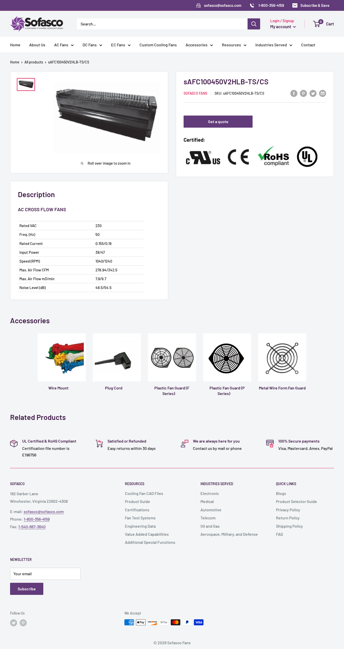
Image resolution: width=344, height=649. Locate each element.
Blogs (281, 493)
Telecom (208, 517)
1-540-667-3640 (32, 526)
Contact (308, 44)
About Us (37, 44)
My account (281, 26)
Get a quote (218, 121)
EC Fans (118, 44)
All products (33, 62)
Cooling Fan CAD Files (144, 493)
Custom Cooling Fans (158, 44)
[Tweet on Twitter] (313, 93)
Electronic (209, 493)
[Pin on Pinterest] (303, 93)
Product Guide (137, 501)
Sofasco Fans (195, 93)
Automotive (210, 509)
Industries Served (271, 44)
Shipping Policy (289, 526)
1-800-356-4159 (37, 519)
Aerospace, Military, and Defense (229, 534)
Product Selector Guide (296, 501)
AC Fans (61, 44)
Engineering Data (140, 526)
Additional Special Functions (150, 542)
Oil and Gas (210, 526)
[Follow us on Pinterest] (23, 622)
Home (15, 44)
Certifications (137, 509)
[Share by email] (322, 93)
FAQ (279, 534)
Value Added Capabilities (147, 534)
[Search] (254, 23)
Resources (231, 44)
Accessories (197, 44)
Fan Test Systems (140, 517)
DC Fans (90, 44)
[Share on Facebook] (293, 93)
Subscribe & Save (314, 5)
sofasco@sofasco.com (44, 511)
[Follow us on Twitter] (13, 622)
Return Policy (288, 517)
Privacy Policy (288, 509)
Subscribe (27, 588)
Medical (207, 501)
